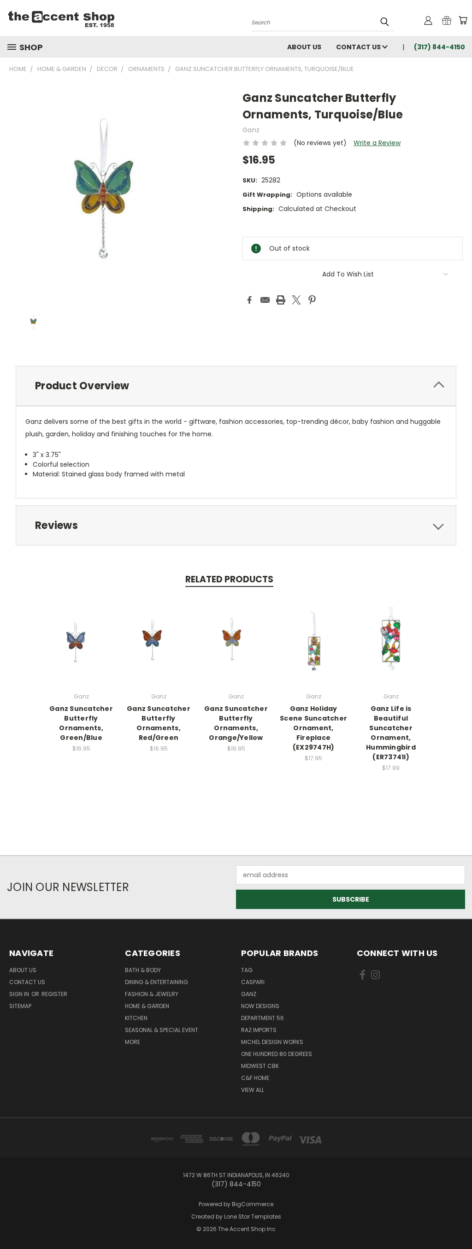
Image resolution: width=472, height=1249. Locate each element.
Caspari (253, 982)
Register (54, 994)
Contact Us (359, 47)
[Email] (265, 300)
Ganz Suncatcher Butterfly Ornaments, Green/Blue (81, 723)
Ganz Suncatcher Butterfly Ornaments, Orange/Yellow (236, 723)
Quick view (81, 639)
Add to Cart (314, 648)
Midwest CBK (260, 1066)
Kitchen (136, 1018)
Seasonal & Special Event (161, 1030)
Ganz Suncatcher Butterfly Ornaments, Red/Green (158, 723)
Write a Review (377, 142)
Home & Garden (147, 1006)
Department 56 (262, 1018)
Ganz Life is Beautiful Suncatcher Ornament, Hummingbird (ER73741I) (391, 733)
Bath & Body (143, 970)
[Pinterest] (312, 300)
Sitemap (20, 1006)
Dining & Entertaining (156, 982)
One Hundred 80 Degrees (276, 1054)
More (132, 1042)
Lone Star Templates (252, 1216)
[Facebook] (249, 300)
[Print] (280, 300)
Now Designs (260, 1006)
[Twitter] (296, 300)
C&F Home (255, 1078)
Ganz (248, 994)
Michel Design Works (272, 1042)
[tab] (236, 386)
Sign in (19, 994)
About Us (304, 47)
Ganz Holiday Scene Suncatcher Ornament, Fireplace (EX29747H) (313, 728)
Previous (458, 1220)
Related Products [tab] (229, 579)
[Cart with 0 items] (462, 20)
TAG (247, 970)
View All (252, 1090)
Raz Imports (259, 1030)
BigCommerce (252, 1204)
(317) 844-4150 (439, 47)
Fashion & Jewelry (151, 994)
